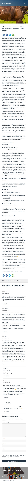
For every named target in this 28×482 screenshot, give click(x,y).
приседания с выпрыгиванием (14, 164)
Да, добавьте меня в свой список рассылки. (14, 463)
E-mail (4, 444)
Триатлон (19, 280)
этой (17, 271)
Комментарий (5, 422)
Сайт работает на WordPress (8, 480)
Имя (3, 438)
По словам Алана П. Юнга (8, 88)
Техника (15, 280)
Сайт (3, 449)
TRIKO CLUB (6, 3)
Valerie (10, 280)
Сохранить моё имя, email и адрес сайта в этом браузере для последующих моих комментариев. (13, 456)
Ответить (5, 303)
